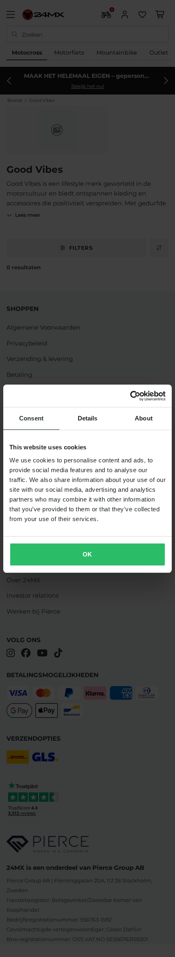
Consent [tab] (31, 418)
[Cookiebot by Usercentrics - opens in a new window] (130, 396)
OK (87, 554)
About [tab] (144, 418)
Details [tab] (88, 418)
